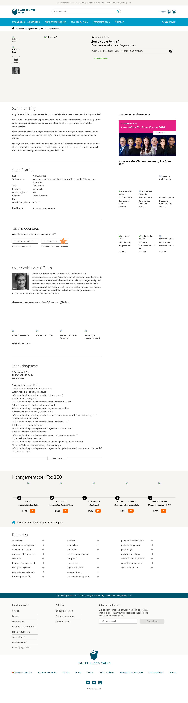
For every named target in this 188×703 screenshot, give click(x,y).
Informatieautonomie (168, 246)
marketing (71, 549)
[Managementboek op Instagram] (100, 682)
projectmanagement (131, 545)
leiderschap (72, 545)
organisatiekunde (75, 567)
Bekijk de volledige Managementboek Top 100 (40, 522)
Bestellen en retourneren (24, 626)
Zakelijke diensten (64, 611)
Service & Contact (156, 672)
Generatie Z (38, 182)
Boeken (21, 29)
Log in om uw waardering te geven (54, 247)
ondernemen (73, 563)
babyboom (90, 179)
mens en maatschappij (77, 554)
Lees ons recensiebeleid (21, 247)
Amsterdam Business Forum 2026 (143, 127)
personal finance (75, 572)
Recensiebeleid (19, 642)
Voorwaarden (18, 621)
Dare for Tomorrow (44, 335)
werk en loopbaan (129, 567)
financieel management (23, 563)
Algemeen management (36, 29)
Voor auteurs (18, 637)
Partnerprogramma (21, 647)
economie (16, 558)
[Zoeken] (118, 11)
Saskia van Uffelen (100, 37)
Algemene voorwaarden (47, 672)
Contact (15, 616)
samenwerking (39, 179)
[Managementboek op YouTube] (94, 682)
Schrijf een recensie (24, 241)
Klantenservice (20, 605)
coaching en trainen (21, 549)
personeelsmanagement (78, 576)
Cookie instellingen (106, 672)
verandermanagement (132, 563)
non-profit (71, 558)
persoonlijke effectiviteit (132, 541)
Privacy (78, 672)
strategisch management (133, 558)
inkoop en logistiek (21, 567)
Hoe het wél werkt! (20, 335)
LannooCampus (40, 196)
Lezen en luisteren (21, 632)
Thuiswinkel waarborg (23, 672)
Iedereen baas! (54, 29)
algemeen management (23, 545)
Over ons (16, 611)
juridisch (71, 541)
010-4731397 (170, 22)
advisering (17, 541)
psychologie (126, 549)
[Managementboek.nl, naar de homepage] (23, 14)
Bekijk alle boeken (20, 343)
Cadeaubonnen (63, 621)
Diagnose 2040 (125, 246)
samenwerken (54, 179)
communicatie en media (23, 554)
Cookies (90, 672)
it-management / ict (21, 576)
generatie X (67, 179)
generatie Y (79, 179)
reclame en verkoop (130, 554)
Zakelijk (60, 605)
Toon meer (56, 458)
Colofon (66, 672)
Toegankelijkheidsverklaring (131, 672)
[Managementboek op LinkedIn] (88, 682)
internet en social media (23, 572)
